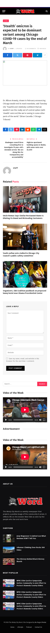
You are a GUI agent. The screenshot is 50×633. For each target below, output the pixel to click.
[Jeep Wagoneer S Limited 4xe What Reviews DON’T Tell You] (9, 538)
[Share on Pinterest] (27, 55)
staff (12, 48)
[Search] (46, 11)
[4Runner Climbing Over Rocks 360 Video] (9, 550)
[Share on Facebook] (7, 55)
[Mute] (40, 420)
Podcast (29, 627)
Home (12, 627)
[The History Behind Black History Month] (9, 561)
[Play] (6, 420)
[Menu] (3, 11)
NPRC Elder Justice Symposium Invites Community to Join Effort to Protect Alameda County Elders (31, 583)
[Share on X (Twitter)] (17, 55)
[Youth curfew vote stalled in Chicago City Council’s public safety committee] (25, 237)
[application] (25, 409)
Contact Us (38, 627)
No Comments (31, 48)
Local (6, 21)
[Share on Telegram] (37, 55)
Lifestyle (20, 627)
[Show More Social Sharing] (45, 55)
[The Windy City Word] (25, 11)
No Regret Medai (40, 622)
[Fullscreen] (44, 420)
